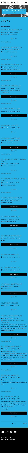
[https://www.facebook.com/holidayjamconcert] (2, 432)
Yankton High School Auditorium (10, 143)
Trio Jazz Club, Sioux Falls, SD (9, 34)
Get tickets (14, 73)
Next (24, 423)
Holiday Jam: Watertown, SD (11, 284)
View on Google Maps (6, 42)
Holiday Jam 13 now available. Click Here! (14, 11)
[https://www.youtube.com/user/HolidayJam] (7, 432)
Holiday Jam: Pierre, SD (9, 125)
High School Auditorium (8, 380)
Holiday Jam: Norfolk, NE (10, 217)
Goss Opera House (6, 288)
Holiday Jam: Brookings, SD (11, 236)
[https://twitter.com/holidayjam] (11, 432)
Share (15, 38)
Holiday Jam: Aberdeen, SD (11, 86)
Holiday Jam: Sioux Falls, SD (11, 30)
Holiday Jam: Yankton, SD (10, 138)
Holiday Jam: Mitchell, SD (10, 109)
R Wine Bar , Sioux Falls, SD (8, 166)
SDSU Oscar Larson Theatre (9, 351)
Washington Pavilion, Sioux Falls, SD (11, 69)
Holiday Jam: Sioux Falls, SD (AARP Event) (13, 160)
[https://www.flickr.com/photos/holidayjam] (15, 432)
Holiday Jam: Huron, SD (9, 255)
